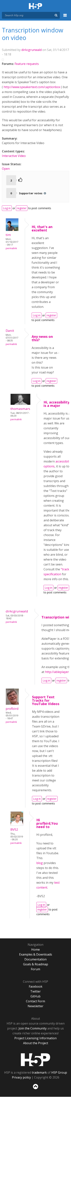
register (21, 208)
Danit (10, 330)
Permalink (11, 248)
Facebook (35, 986)
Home (35, 949)
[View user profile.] (12, 230)
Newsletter (35, 1006)
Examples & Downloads (35, 954)
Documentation (35, 959)
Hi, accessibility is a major (56, 404)
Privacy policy (21, 1077)
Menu (65, 17)
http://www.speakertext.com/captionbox (32, 87)
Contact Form (35, 1001)
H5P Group (59, 1072)
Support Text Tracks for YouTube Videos (45, 700)
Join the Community (33, 1028)
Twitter (35, 991)
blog (39, 863)
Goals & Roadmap (35, 964)
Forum (35, 969)
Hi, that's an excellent (42, 228)
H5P (35, 1059)
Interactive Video (14, 156)
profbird (12, 708)
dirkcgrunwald (31, 50)
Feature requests (27, 64)
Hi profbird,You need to (47, 823)
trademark (39, 1072)
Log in (7, 208)
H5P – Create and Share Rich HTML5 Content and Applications (35, 6)
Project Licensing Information (35, 1038)
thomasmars (20, 408)
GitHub (35, 996)
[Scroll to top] (35, 1089)
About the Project (35, 1043)
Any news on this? (42, 338)
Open (6, 169)
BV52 (14, 829)
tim (8, 235)
